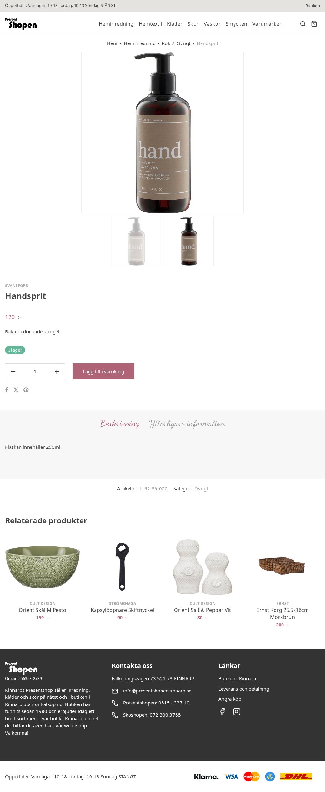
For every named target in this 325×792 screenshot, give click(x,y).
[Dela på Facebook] (6, 390)
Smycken (236, 23)
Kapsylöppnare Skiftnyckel (122, 609)
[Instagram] (237, 713)
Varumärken (267, 23)
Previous (6, 132)
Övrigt (183, 43)
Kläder (174, 23)
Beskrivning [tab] (119, 423)
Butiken (312, 6)
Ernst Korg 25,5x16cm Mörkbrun (282, 613)
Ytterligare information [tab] (187, 423)
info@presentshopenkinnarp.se (157, 690)
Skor (193, 23)
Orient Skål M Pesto (42, 609)
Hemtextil (150, 23)
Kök (166, 43)
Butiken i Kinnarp (237, 678)
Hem (112, 43)
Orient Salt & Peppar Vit (202, 609)
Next (318, 132)
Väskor (212, 23)
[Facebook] (222, 713)
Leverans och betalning (243, 688)
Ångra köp (229, 699)
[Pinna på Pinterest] (26, 390)
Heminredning (116, 23)
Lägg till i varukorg (103, 371)
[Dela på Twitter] (16, 390)
